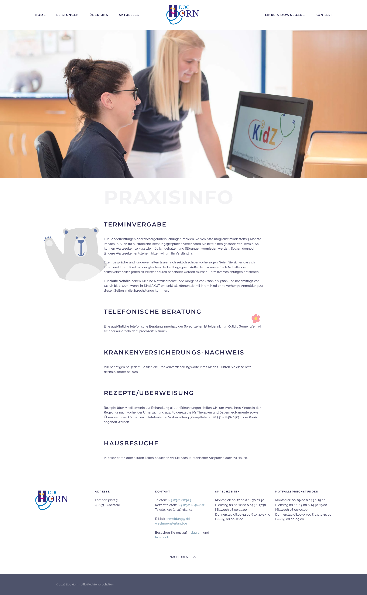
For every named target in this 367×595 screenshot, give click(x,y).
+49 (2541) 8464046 (191, 505)
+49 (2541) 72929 (179, 500)
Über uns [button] (98, 15)
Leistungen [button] (67, 15)
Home (40, 15)
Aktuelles (129, 15)
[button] (195, 557)
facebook (162, 537)
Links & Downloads (285, 15)
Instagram (195, 533)
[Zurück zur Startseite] (183, 15)
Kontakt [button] (324, 15)
